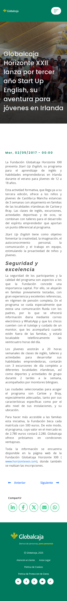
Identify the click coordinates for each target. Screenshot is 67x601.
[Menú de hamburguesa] (56, 11)
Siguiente (46, 483)
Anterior (20, 483)
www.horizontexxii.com (20, 461)
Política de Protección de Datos (33, 573)
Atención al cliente (26, 560)
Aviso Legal (44, 560)
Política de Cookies (33, 567)
